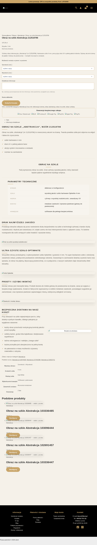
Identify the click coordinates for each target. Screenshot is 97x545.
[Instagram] (82, 527)
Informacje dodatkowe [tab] (13, 122)
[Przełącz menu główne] (91, 8)
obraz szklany (70, 107)
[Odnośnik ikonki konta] (80, 8)
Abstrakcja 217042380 (34, 360)
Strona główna (6, 35)
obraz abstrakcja (50, 107)
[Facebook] (78, 527)
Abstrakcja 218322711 (48, 360)
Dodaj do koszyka (11, 103)
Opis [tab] (7, 120)
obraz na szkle (60, 107)
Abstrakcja (21, 35)
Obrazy (14, 35)
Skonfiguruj (13, 418)
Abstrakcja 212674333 (19, 360)
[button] (76, 8)
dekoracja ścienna (38, 107)
